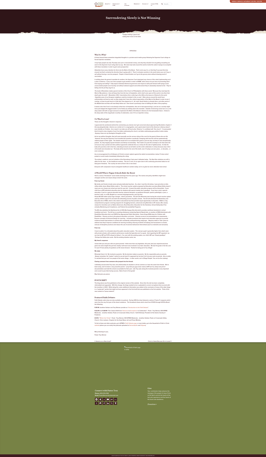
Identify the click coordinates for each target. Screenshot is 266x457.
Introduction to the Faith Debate (138, 307)
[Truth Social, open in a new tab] (115, 403)
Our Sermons (126, 4)
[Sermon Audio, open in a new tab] (96, 399)
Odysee (143, 325)
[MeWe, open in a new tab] (115, 399)
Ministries (136, 3)
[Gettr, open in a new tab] (96, 403)
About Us (107, 3)
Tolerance (125, 311)
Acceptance (133, 311)
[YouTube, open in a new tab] (107, 399)
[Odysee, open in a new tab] (100, 399)
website (97, 325)
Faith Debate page (131, 323)
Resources (145, 3)
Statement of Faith (116, 4)
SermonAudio (133, 325)
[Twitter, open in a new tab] (111, 403)
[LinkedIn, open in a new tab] (107, 403)
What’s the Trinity (105, 318)
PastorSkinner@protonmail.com (108, 395)
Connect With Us (154, 4)
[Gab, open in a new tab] (111, 399)
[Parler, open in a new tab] (100, 403)
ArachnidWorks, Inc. (150, 455)
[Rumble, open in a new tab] (104, 399)
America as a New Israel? (103, 341)
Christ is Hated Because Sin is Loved (159, 341)
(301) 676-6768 (104, 393)
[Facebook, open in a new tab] (104, 403)
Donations (152, 404)
